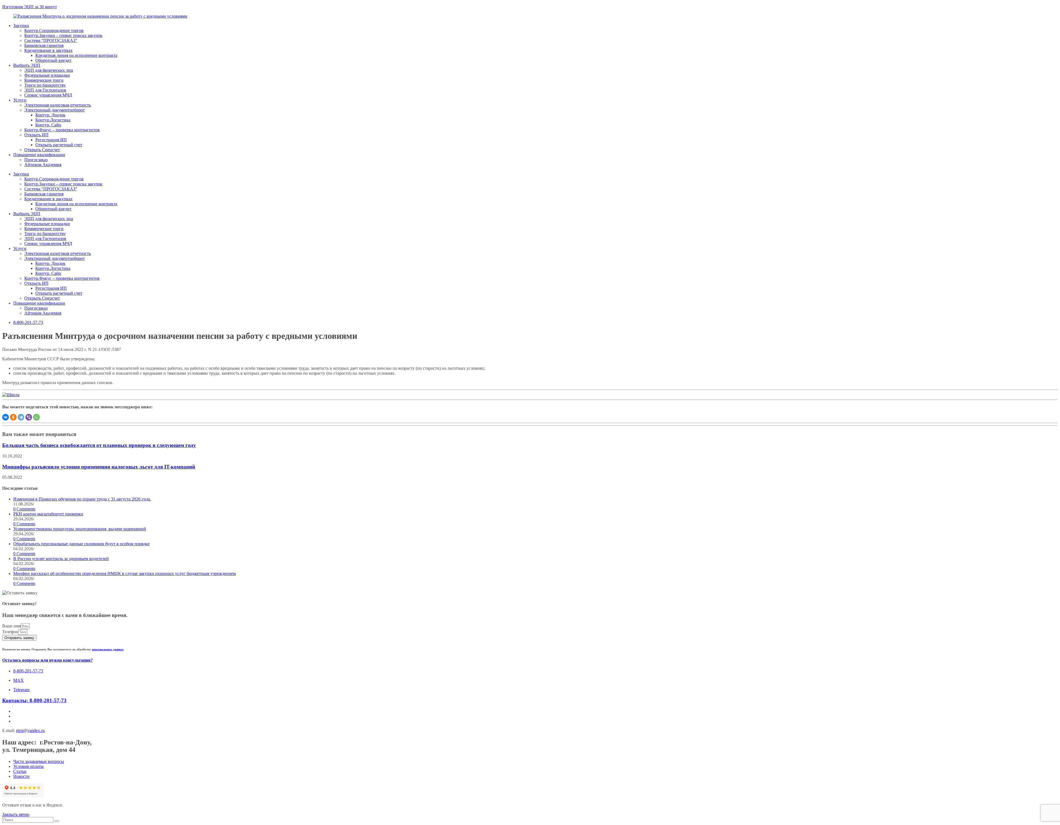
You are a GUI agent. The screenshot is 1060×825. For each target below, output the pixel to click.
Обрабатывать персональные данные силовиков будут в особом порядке (81, 543)
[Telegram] (21, 417)
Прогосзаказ (35, 159)
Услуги (19, 100)
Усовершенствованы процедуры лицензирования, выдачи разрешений (79, 528)
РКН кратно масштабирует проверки (48, 514)
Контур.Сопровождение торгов (54, 30)
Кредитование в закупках (48, 50)
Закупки (21, 25)
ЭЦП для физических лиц (48, 70)
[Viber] (28, 417)
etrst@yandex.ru (30, 730)
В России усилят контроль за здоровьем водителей (61, 558)
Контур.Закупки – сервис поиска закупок (63, 35)
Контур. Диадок (50, 115)
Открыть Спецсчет (42, 149)
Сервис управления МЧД (48, 95)
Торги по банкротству (45, 85)
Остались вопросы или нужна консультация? (47, 660)
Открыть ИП (36, 134)
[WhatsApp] (36, 417)
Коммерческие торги (43, 80)
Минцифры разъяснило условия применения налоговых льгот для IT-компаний (98, 467)
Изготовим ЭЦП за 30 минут (29, 6)
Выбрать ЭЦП (26, 65)
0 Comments (24, 509)
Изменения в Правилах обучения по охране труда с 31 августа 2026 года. (82, 499)
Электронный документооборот (54, 110)
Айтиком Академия (42, 164)
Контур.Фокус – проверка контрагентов (62, 129)
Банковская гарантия (43, 45)
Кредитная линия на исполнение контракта (76, 55)
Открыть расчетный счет (58, 144)
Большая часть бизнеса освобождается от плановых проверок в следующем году (99, 445)
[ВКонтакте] (5, 417)
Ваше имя (11, 626)
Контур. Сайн (48, 125)
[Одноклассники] (13, 417)
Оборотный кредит (53, 60)
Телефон (10, 631)
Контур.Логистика (52, 120)
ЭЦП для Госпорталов (45, 90)
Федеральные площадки (47, 75)
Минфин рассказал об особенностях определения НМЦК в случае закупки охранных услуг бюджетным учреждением (124, 573)
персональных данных (108, 649)
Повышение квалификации (39, 154)
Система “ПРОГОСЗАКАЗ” (50, 40)
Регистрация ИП (51, 139)
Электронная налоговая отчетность (57, 105)
